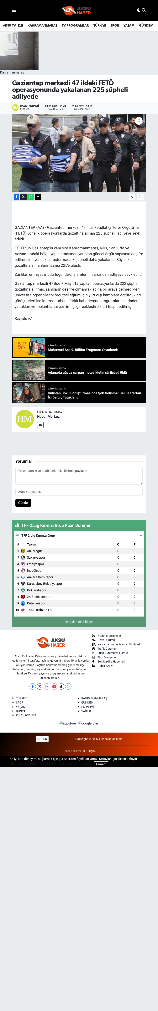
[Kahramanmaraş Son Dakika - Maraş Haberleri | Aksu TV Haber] (76, 10)
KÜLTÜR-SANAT (26, 715)
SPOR (115, 25)
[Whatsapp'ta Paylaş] (30, 197)
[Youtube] (54, 686)
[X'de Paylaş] (23, 197)
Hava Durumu (106, 640)
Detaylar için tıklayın (79, 622)
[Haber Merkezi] (24, 419)
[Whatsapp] (68, 686)
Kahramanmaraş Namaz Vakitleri (118, 644)
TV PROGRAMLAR (75, 25)
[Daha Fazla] (38, 197)
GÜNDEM (146, 25)
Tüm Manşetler (107, 657)
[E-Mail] (40, 425)
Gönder (23, 503)
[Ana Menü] (14, 10)
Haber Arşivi (105, 666)
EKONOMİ (87, 707)
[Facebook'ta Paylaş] (16, 197)
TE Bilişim (89, 751)
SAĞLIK (86, 711)
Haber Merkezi (49, 416)
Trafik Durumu (106, 648)
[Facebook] (32, 686)
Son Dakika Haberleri (111, 661)
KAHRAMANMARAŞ (42, 25)
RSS (44, 739)
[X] (40, 686)
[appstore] (68, 723)
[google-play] (88, 723)
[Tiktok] (61, 686)
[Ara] (144, 10)
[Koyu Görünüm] (138, 10)
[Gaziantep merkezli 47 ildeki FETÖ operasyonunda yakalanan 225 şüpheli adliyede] (79, 153)
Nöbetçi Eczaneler (109, 636)
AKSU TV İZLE (13, 25)
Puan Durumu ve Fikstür (112, 653)
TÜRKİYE (99, 25)
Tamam (101, 764)
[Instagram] (47, 686)
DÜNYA (20, 711)
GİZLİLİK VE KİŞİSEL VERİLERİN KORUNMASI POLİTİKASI (51, 764)
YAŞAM (129, 25)
